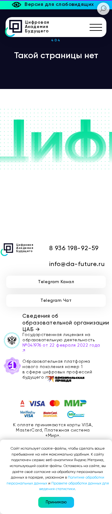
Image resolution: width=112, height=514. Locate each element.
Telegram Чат (56, 300)
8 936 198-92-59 (74, 248)
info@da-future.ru (77, 264)
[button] (96, 27)
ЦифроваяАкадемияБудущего (37, 26)
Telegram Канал (56, 282)
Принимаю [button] (56, 502)
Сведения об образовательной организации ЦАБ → (65, 323)
